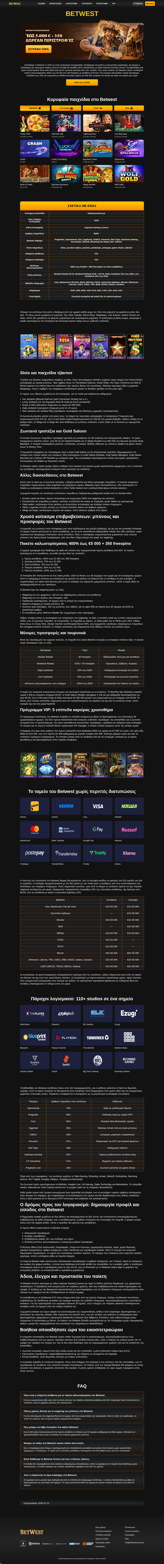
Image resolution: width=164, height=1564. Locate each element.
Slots (127, 108)
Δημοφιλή (33, 108)
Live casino (64, 108)
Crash (96, 108)
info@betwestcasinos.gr (134, 1543)
